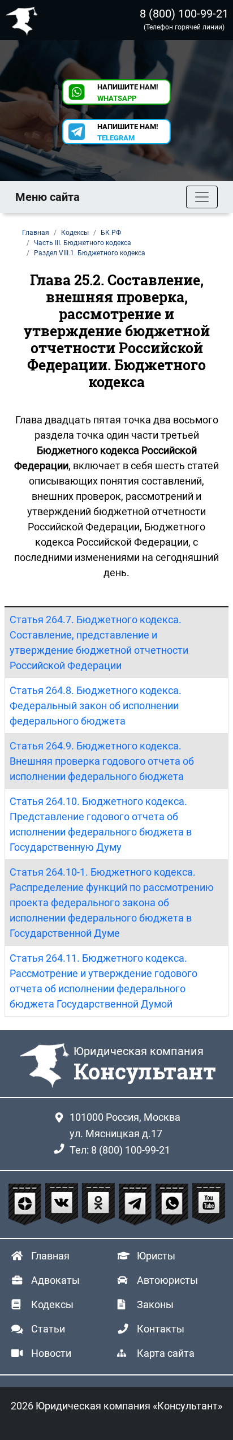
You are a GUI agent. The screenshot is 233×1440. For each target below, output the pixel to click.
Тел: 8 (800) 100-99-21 (120, 1150)
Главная (50, 1256)
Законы (155, 1304)
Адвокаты (55, 1280)
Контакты (160, 1329)
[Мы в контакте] (63, 1204)
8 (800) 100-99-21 (184, 13)
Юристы (156, 1256)
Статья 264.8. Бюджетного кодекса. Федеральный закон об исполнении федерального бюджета (96, 705)
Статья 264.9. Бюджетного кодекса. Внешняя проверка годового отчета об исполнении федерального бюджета (102, 761)
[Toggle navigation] (202, 197)
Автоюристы (167, 1280)
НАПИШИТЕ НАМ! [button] (127, 92)
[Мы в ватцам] (173, 1204)
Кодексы (52, 1304)
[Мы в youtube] (209, 1204)
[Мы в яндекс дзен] (26, 1204)
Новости (51, 1353)
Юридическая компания (24, 20)
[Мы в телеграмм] (136, 1204)
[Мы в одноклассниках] (99, 1204)
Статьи (48, 1329)
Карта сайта (166, 1353)
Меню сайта (47, 197)
